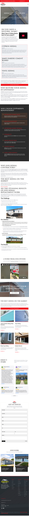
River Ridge (25, 491)
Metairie (25, 482)
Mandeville (25, 494)
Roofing (19, 481)
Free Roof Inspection (19, 483)
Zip (15, 431)
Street (3, 424)
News (12, 485)
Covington (25, 493)
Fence (19, 486)
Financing (13, 487)
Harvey (25, 488)
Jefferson (25, 490)
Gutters (19, 489)
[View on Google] (2, 367)
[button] (27, 4)
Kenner (25, 484)
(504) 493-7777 (3, 502)
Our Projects (13, 484)
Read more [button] (3, 383)
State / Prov (3, 431)
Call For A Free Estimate (14, 84)
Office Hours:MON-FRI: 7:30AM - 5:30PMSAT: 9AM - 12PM (5, 505)
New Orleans (25, 481)
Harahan (25, 485)
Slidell (24, 496)
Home (12, 481)
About (12, 482)
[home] (3, 4)
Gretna (25, 487)
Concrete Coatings (19, 493)
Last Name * (3, 413)
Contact (13, 488)
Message (3, 435)
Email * (3, 417)
